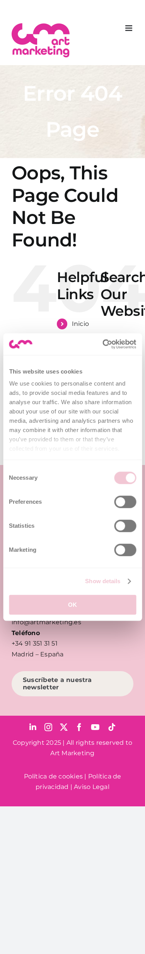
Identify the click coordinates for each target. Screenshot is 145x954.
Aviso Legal (91, 786)
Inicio (80, 323)
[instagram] (48, 727)
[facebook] (79, 727)
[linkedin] (32, 727)
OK (72, 604)
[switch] (125, 502)
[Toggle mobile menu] (129, 28)
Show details (102, 581)
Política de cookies (53, 776)
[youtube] (95, 727)
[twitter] (64, 727)
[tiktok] (112, 727)
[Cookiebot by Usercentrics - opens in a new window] (103, 344)
